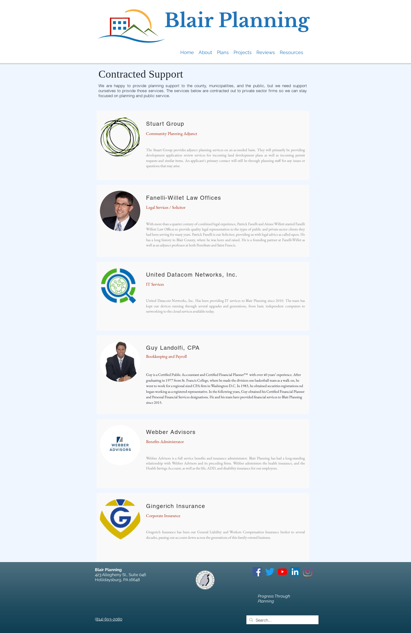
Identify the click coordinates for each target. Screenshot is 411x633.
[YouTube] (282, 571)
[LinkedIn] (295, 571)
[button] (205, 52)
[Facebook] (257, 571)
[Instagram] (307, 571)
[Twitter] (269, 571)
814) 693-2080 (109, 619)
